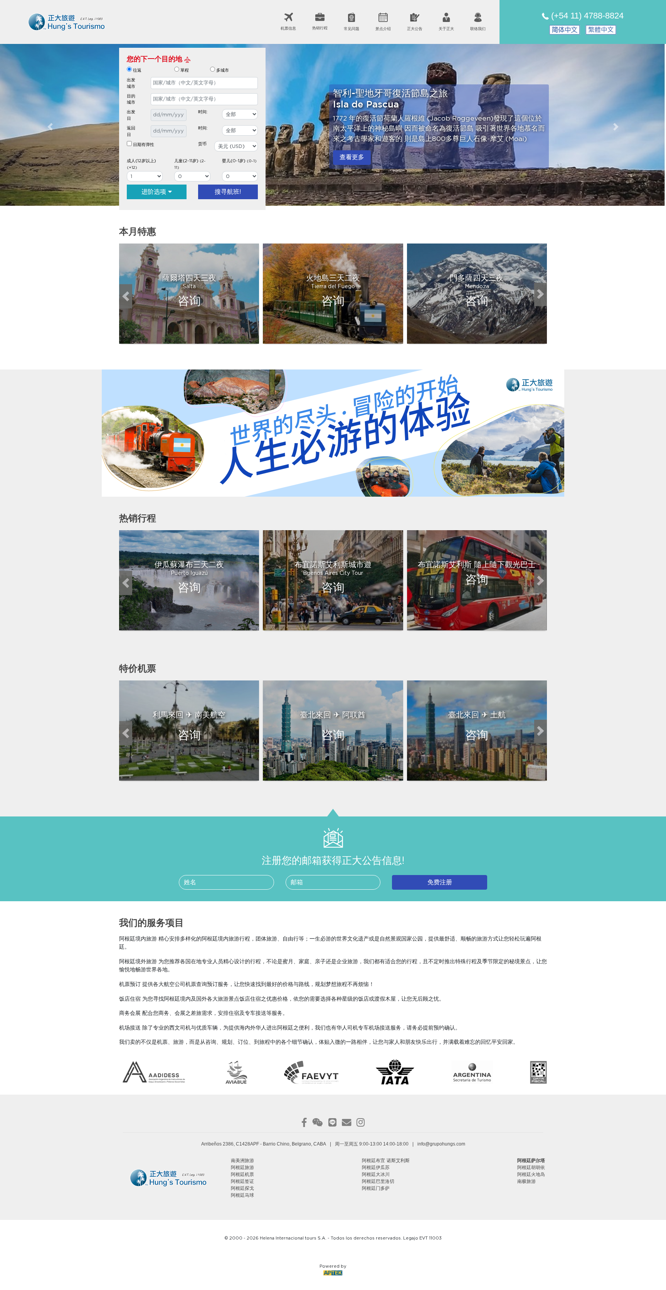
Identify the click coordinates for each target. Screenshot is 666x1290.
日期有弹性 (143, 145)
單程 (184, 70)
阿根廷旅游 (242, 1167)
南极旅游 (526, 1181)
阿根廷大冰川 (376, 1174)
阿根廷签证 (242, 1181)
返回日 (131, 131)
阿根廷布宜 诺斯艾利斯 (386, 1160)
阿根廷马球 (242, 1195)
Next (541, 296)
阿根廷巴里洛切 (378, 1181)
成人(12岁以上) (141, 164)
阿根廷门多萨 (376, 1188)
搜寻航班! (228, 192)
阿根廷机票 (242, 1174)
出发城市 (131, 83)
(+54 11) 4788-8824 (586, 15)
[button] (50, 127)
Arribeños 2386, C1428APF (230, 1144)
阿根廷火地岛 (531, 1174)
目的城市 (131, 99)
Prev (125, 296)
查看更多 (352, 157)
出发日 (131, 115)
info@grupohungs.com (441, 1144)
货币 (202, 144)
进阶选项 (154, 192)
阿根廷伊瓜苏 (376, 1167)
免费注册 (439, 882)
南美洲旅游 (242, 1160)
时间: (203, 112)
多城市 (222, 70)
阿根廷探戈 (242, 1188)
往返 (137, 70)
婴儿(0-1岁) (239, 161)
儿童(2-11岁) (189, 164)
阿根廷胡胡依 (531, 1167)
